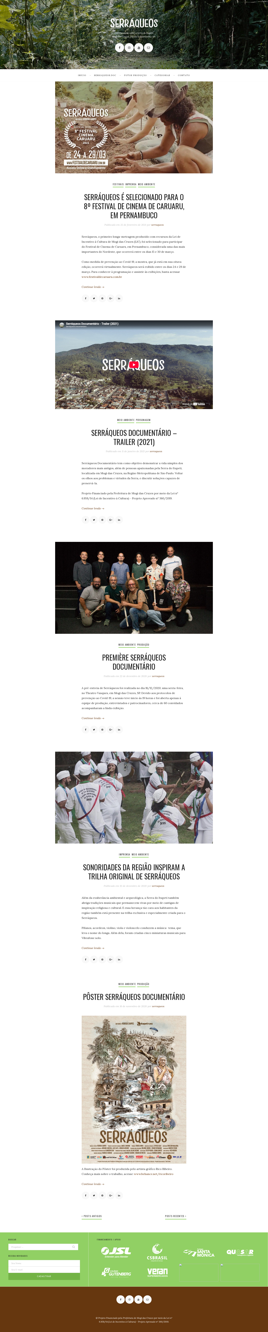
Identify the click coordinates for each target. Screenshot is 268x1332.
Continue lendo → (93, 287)
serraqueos (157, 224)
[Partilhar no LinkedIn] (119, 298)
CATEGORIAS (162, 75)
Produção (143, 644)
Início (82, 75)
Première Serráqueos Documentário (134, 662)
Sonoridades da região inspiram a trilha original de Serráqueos (134, 871)
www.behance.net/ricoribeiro (153, 1174)
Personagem (143, 420)
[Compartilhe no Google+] (111, 298)
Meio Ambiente (146, 184)
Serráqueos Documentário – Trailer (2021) (134, 437)
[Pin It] (102, 298)
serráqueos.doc (105, 75)
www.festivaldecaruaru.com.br (102, 277)
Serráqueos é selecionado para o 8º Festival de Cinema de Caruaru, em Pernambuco (134, 206)
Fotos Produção (135, 75)
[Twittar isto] (94, 298)
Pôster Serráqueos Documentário (134, 996)
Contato (184, 75)
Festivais (118, 184)
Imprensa (131, 184)
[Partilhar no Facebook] (85, 298)
